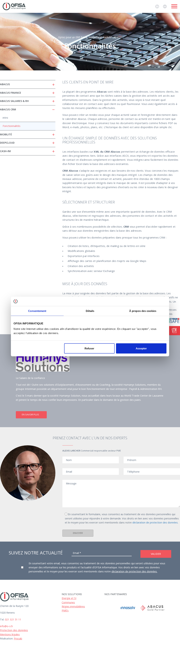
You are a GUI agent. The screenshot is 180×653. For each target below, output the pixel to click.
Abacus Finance (10, 92)
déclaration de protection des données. (155, 522)
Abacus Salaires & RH (14, 101)
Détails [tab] (90, 310)
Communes (68, 602)
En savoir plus (30, 414)
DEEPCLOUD (7, 142)
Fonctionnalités (11, 126)
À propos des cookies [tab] (142, 310)
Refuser (89, 348)
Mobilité (6, 134)
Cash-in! (5, 151)
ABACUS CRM (8, 109)
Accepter (141, 348)
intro (5, 117)
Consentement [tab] (37, 310)
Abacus (5, 84)
